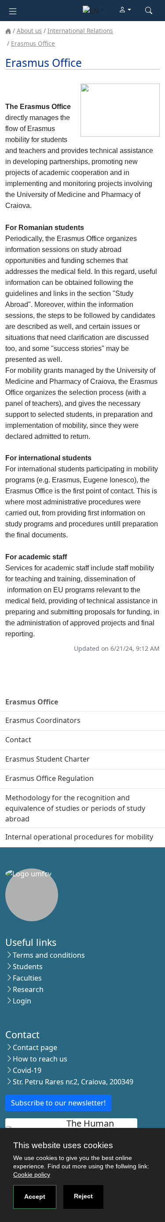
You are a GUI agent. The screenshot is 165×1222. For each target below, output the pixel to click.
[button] (125, 10)
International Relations (80, 30)
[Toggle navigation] (12, 10)
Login (22, 1001)
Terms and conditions (49, 955)
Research (28, 989)
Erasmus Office (33, 43)
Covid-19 (27, 1070)
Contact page (35, 1047)
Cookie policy (31, 1174)
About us (29, 30)
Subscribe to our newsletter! (58, 1103)
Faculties (27, 978)
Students (28, 966)
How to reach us (40, 1059)
